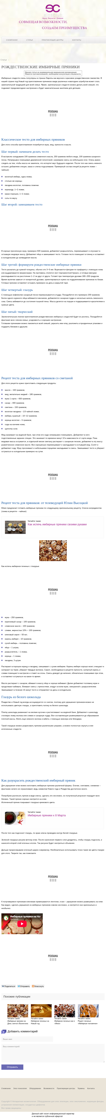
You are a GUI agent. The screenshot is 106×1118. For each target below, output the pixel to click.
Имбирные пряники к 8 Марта (47, 815)
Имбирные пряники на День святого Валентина (17, 1022)
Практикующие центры (52, 40)
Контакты (76, 40)
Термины (81, 1088)
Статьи (29, 40)
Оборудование (35, 1088)
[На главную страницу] (53, 18)
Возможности (49, 1088)
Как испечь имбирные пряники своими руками (57, 524)
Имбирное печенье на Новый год (40, 1022)
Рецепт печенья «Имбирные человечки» (88, 1022)
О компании (12, 40)
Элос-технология (20, 1088)
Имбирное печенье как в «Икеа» (64, 1022)
